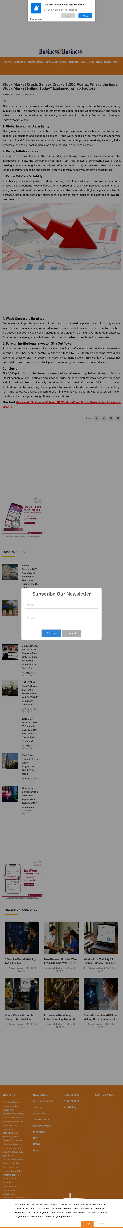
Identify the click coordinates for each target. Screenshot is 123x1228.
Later (68, 15)
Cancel (71, 633)
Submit (51, 633)
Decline (101, 1224)
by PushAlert (37, 19)
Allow (85, 15)
